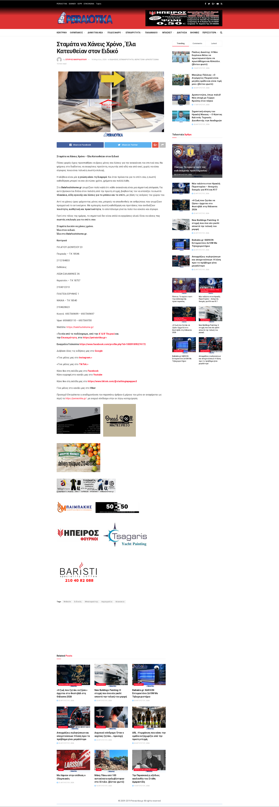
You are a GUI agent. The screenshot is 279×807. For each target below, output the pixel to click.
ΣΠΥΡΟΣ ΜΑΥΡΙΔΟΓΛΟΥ (76, 59)
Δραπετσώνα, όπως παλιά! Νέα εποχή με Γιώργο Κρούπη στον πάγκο (206, 97)
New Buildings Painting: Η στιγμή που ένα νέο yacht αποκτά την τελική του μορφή (110, 693)
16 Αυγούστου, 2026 (104, 786)
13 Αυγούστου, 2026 (142, 786)
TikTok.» (83, 364)
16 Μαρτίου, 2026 (99, 59)
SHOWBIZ (194, 32)
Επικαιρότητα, (69, 337)
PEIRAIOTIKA (62, 4)
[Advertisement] (111, 628)
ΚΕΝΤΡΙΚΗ (62, 32)
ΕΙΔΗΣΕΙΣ (114, 59)
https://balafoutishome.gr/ (80, 327)
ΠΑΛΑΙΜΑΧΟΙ (151, 32)
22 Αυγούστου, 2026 (66, 701)
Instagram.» (85, 357)
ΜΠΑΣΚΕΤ (167, 32)
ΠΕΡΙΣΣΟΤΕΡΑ (209, 32)
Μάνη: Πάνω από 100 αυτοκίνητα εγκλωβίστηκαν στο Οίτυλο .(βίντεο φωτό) (109, 778)
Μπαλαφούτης (91, 602)
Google (99, 351)
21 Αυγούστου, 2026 (66, 783)
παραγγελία (107, 602)
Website (67, 602)
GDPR (79, 4)
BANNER (72, 4)
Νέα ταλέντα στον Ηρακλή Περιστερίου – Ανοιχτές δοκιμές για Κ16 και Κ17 (206, 186)
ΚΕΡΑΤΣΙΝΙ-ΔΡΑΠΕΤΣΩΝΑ (147, 59)
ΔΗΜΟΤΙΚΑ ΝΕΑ (95, 32)
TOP (61, 770)
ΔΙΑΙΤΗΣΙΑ (182, 32)
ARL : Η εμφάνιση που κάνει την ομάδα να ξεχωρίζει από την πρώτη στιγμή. (149, 736)
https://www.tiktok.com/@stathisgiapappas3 (112, 381)
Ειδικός (78, 602)
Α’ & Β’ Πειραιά (107, 333)
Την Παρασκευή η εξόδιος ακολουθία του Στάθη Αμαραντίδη (146, 778)
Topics (98, 4)
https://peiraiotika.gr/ (76, 398)
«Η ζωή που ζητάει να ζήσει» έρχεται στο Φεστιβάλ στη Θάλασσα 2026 (72, 693)
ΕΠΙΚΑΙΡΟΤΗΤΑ (133, 32)
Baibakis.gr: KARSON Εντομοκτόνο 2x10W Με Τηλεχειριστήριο (145, 693)
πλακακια (120, 602)
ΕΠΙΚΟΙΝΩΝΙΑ (89, 4)
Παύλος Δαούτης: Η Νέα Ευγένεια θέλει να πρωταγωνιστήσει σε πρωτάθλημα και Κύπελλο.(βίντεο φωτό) (206, 58)
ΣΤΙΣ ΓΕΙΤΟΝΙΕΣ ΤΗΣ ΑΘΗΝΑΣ (210, 290)
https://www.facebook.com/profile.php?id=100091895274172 (112, 344)
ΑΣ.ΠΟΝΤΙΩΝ (180, 291)
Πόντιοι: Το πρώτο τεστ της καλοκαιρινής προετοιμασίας (182, 299)
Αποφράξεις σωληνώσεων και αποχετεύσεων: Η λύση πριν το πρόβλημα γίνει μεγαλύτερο (73, 736)
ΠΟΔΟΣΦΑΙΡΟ (114, 32)
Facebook (93, 371)
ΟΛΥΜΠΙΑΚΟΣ (76, 32)
